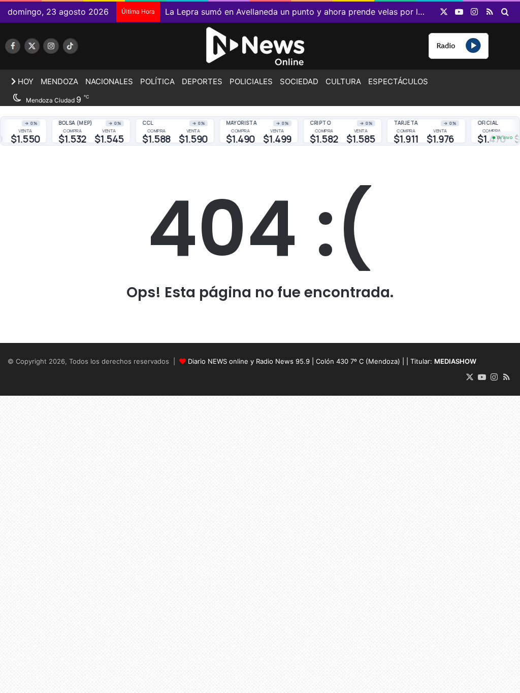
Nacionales (109, 81)
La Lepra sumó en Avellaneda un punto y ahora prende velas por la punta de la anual (328, 12)
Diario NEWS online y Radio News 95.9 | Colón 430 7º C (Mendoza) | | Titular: (332, 361)
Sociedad (299, 81)
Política (157, 81)
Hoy (25, 81)
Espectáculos (398, 81)
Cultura (343, 81)
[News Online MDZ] (87, 49)
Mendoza (59, 81)
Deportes (202, 81)
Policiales (251, 81)
